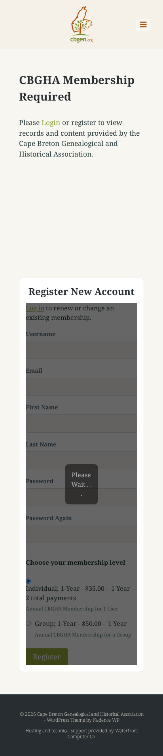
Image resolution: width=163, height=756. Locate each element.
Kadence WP (106, 720)
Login (51, 122)
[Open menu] (143, 25)
